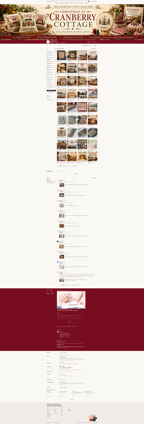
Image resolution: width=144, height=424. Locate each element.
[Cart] (96, 1)
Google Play (55, 419)
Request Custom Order (51, 90)
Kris (59, 241)
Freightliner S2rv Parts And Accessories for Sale (90, 393)
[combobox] (69, 1)
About (55, 45)
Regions (96, 422)
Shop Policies (59, 45)
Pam (59, 251)
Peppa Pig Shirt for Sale (62, 392)
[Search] (89, 1)
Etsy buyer (60, 200)
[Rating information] (50, 42)
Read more (76, 173)
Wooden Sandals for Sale (49, 392)
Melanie (60, 210)
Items (47, 45)
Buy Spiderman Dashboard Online (89, 392)
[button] (89, 42)
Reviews (51, 45)
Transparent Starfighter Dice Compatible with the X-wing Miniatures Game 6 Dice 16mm (78, 392)
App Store (49, 419)
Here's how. (76, 363)
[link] (58, 166)
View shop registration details (63, 387)
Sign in (92, 1)
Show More (72, 399)
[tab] (51, 48)
